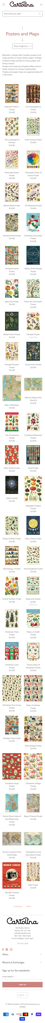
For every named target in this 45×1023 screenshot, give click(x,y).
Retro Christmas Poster (33, 688)
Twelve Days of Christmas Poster (33, 651)
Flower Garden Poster (11, 585)
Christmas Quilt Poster (11, 255)
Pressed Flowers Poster (11, 351)
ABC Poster (33, 871)
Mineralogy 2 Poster (11, 555)
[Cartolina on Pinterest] (7, 949)
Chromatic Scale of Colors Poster (33, 159)
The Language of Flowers (11, 126)
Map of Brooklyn (11, 388)
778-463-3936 (22, 943)
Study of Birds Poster (11, 525)
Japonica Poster (11, 288)
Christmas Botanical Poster (33, 421)
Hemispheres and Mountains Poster (33, 838)
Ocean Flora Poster (33, 351)
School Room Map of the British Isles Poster (11, 803)
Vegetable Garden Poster (33, 488)
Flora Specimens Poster (11, 159)
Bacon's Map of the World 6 (33, 384)
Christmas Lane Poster (11, 651)
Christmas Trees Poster (11, 618)
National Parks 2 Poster (11, 93)
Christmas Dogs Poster (11, 766)
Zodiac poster (11, 484)
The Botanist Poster (33, 192)
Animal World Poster (11, 222)
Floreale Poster (33, 321)
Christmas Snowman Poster (33, 222)
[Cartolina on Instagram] (11, 949)
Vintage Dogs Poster (11, 725)
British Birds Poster (11, 192)
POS (22, 1004)
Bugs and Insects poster (33, 585)
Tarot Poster (33, 454)
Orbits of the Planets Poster (33, 255)
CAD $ (21, 995)
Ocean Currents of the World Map (11, 838)
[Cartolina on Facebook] (3, 949)
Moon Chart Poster (33, 525)
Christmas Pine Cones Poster (11, 688)
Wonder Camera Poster (11, 875)
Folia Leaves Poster (33, 126)
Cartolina (15, 1004)
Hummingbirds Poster (33, 555)
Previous (17, 906)
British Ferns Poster (11, 321)
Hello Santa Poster (11, 454)
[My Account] (3, 4)
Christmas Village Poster (33, 766)
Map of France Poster (33, 803)
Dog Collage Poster (33, 729)
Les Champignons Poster (33, 93)
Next (29, 906)
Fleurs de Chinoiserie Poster (33, 288)
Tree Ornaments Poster (11, 421)
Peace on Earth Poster (33, 618)
